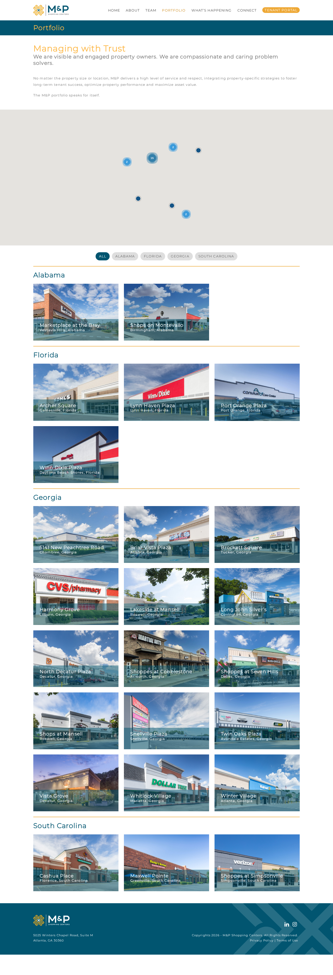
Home (114, 10)
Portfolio (174, 10)
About (133, 10)
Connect (247, 10)
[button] (138, 198)
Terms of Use (287, 940)
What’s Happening (211, 10)
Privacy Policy (262, 940)
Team (151, 10)
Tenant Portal (281, 10)
